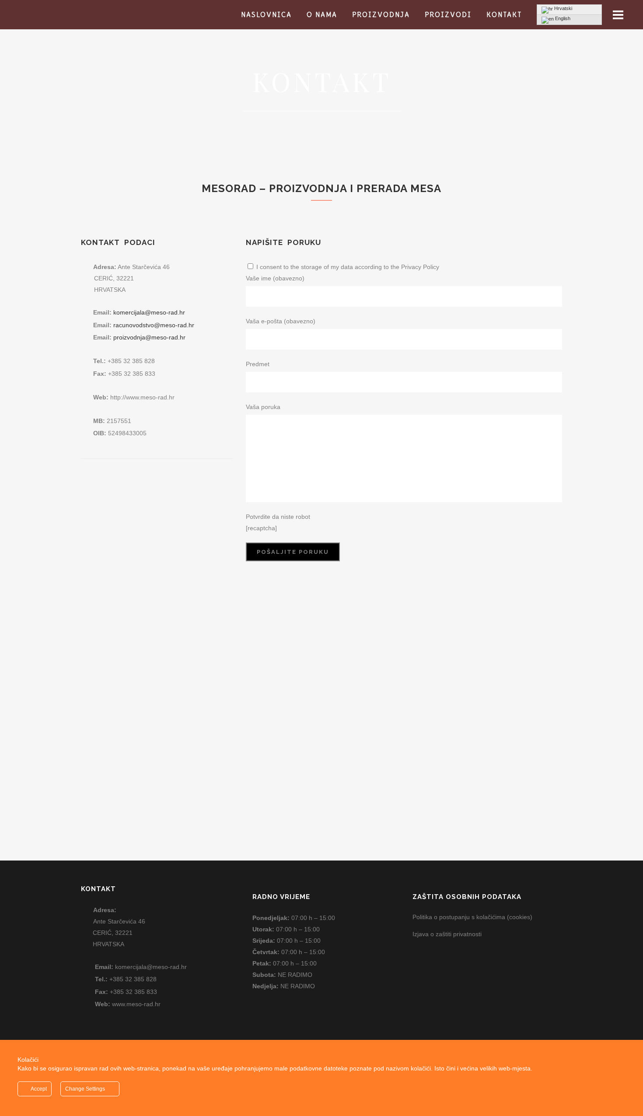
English (562, 18)
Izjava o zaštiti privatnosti (447, 934)
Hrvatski (562, 8)
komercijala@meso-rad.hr (149, 312)
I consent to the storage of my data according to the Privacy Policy (347, 266)
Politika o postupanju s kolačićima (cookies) (472, 916)
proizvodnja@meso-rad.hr (149, 337)
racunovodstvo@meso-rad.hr (153, 325)
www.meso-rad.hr (136, 1004)
